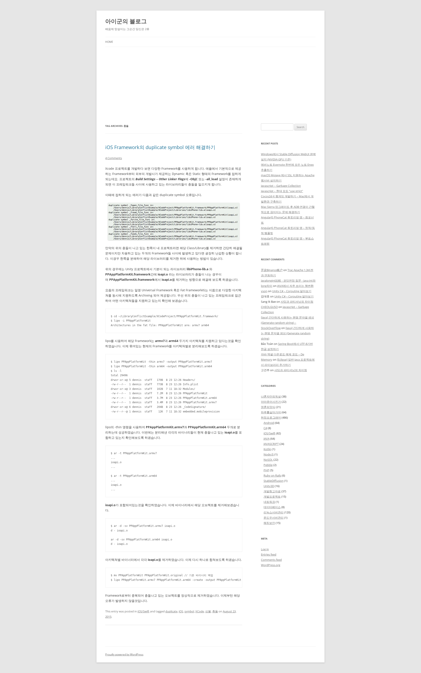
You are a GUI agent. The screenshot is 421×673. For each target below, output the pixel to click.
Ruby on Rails (272, 475)
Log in (265, 549)
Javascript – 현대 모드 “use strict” (282, 191)
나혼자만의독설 (271, 396)
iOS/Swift (143, 611)
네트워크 (269, 502)
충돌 (215, 611)
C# (265, 428)
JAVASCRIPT (271, 444)
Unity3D (269, 486)
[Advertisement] (210, 80)
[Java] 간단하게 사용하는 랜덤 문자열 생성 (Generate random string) (287, 333)
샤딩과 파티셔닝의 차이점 (297, 302)
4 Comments (113, 158)
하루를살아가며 (271, 412)
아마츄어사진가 (271, 402)
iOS (181, 611)
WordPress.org (270, 565)
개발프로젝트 (272, 496)
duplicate (171, 611)
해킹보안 (269, 523)
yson (264, 291)
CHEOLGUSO (269, 307)
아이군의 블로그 (126, 21)
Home (109, 42)
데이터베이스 (272, 507)
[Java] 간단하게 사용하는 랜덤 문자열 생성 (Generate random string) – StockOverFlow (287, 322)
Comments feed (271, 560)
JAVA (266, 439)
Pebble (268, 465)
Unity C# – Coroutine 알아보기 (291, 291)
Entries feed (268, 554)
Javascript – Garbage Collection (281, 186)
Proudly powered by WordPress (124, 654)
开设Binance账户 (272, 270)
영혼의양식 (268, 407)
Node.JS (269, 454)
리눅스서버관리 (274, 512)
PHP (266, 470)
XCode (199, 611)
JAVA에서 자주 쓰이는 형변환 (295, 286)
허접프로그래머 (271, 417)
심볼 (208, 611)
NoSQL (268, 460)
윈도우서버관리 (274, 518)
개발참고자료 (272, 491)
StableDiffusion (274, 481)
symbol (189, 611)
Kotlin (267, 449)
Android (269, 423)
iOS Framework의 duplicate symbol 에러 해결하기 (160, 147)
